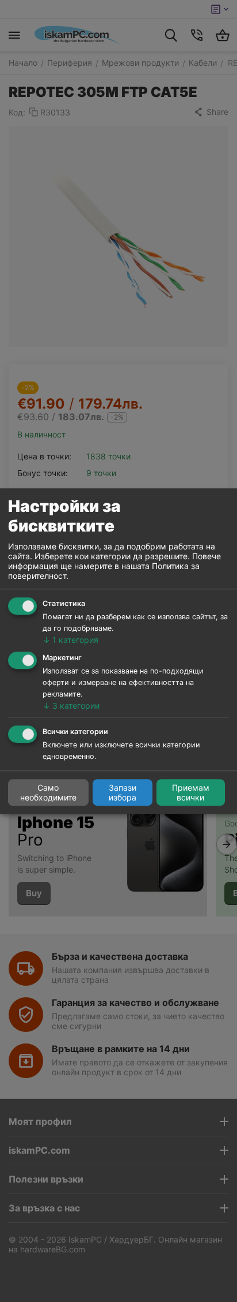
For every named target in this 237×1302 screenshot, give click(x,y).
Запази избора (122, 792)
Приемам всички (190, 792)
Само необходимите (48, 792)
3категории (71, 705)
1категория (70, 640)
